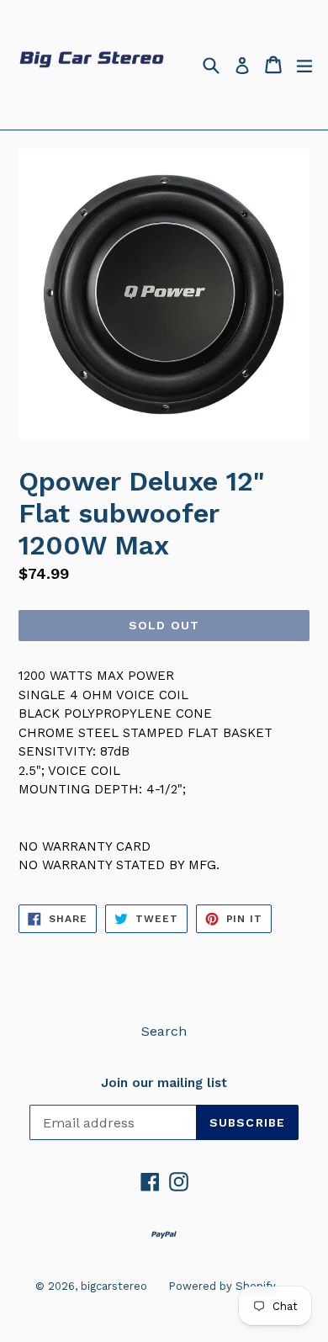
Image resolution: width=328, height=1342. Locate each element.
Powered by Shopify (222, 1286)
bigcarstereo (114, 1286)
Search (164, 1031)
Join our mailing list (164, 1082)
